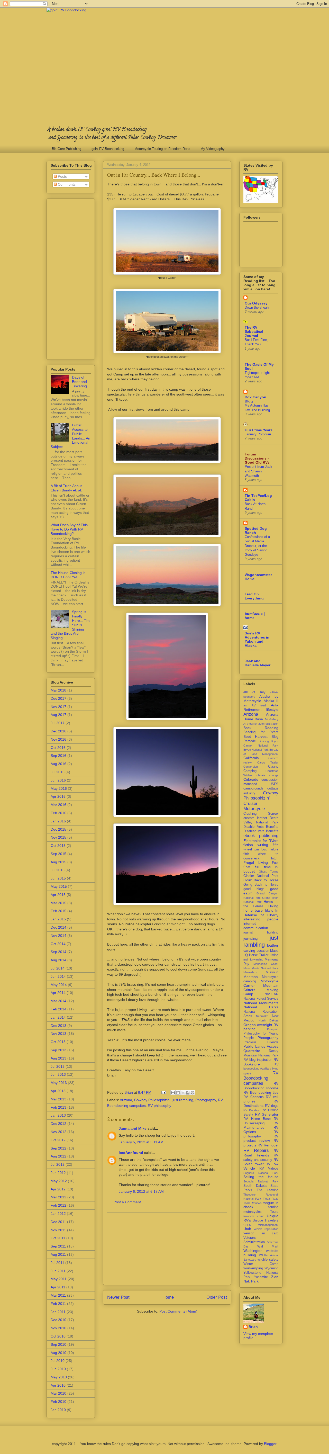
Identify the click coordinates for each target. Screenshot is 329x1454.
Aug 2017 (58, 715)
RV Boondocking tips (260, 1092)
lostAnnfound (131, 1153)
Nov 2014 (58, 936)
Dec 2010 (58, 1320)
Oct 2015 (58, 845)
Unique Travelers (266, 1220)
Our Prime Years (258, 430)
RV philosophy (159, 1105)
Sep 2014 (58, 952)
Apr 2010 (58, 1385)
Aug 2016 (58, 764)
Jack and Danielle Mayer (257, 663)
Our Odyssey (256, 303)
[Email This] (173, 1092)
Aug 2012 (58, 1156)
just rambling (182, 1100)
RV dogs (271, 1106)
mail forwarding (253, 959)
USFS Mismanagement (260, 1224)
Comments (66, 184)
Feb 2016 (58, 813)
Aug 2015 (58, 862)
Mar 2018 (58, 690)
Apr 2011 (58, 1287)
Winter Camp (260, 1264)
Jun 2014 (58, 976)
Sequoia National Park (260, 1181)
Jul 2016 (58, 772)
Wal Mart (268, 1246)
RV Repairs (256, 1150)
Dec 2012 (58, 1123)
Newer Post (118, 1297)
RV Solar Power (260, 1161)
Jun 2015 (58, 878)
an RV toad (254, 705)
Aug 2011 (58, 1254)
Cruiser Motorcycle (254, 806)
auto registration (268, 723)
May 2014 (59, 985)
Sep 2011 (58, 1246)
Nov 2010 (58, 1328)
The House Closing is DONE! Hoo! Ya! (68, 575)
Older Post (216, 1297)
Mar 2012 (58, 1197)
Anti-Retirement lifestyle (260, 707)
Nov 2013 (58, 1033)
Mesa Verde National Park (260, 968)
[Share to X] (182, 1092)
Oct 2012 (58, 1140)
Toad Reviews (252, 1203)
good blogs (253, 889)
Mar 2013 (58, 1099)
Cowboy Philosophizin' (152, 1100)
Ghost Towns (269, 871)
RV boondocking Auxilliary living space (260, 1069)
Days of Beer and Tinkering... (81, 381)
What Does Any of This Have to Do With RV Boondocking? (69, 529)
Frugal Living (255, 862)
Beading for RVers (260, 732)
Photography (205, 1100)
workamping (253, 1268)
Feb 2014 (58, 1009)
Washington (252, 1251)
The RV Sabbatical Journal (254, 331)
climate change (267, 775)
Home (168, 1297)
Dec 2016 (58, 731)
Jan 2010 (58, 1410)
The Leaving (268, 1190)
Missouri (272, 972)
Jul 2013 (58, 1066)
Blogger (270, 1444)
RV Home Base (257, 1119)
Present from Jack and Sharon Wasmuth (258, 471)
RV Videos (269, 1168)
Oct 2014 (58, 944)
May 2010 (59, 1377)
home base (253, 910)
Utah (247, 1229)
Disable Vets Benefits (260, 827)
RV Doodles (251, 1110)
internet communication (255, 925)
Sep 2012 (58, 1148)
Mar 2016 (58, 805)
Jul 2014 (58, 968)
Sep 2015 (58, 854)
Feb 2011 (58, 1304)
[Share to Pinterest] (192, 1092)
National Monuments (260, 1003)
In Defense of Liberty (260, 912)
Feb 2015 (58, 911)
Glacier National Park (260, 876)
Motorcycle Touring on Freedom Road (162, 149)
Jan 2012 (58, 1213)
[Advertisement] (167, 1249)
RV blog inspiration (257, 1060)
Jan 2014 (58, 1017)
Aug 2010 (58, 1353)
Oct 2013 (58, 1042)
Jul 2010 (58, 1361)
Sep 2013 (58, 1050)
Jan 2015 (58, 919)
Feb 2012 (58, 1205)
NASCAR (271, 994)
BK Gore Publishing (66, 149)
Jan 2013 (58, 1115)
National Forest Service (260, 998)
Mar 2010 (58, 1393)
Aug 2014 (58, 960)
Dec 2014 (58, 927)
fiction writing (255, 845)
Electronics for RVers (260, 841)
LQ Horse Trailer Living (260, 955)
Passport (272, 1029)
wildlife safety (268, 1259)
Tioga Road (270, 1198)
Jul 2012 (58, 1164)
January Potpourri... (259, 434)
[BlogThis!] (177, 1092)
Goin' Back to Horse (260, 880)
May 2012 (59, 1181)
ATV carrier (250, 723)
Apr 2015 (58, 895)
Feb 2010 (58, 1401)
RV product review (260, 1138)
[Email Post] (163, 1092)
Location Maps (268, 951)
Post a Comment (127, 1202)
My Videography (212, 149)
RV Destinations (260, 1103)
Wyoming (271, 1268)
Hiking (273, 906)
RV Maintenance (260, 1125)
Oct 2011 (58, 1238)
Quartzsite (251, 1051)
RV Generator (266, 1114)
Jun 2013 (58, 1074)
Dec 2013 (58, 1026)
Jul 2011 (57, 1263)
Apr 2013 (58, 1091)
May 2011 (59, 1279)
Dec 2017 (58, 698)
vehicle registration (266, 1229)
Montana (250, 977)
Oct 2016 (58, 748)
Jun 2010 (58, 1369)
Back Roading (260, 728)
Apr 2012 (58, 1189)
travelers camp (253, 1216)
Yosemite (261, 1277)
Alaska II (271, 701)
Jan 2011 (58, 1312)
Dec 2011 (58, 1222)
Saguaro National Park (260, 1172)
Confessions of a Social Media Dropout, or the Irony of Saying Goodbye (257, 546)
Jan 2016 (58, 821)
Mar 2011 (58, 1295)
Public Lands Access (260, 1046)
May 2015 (59, 886)
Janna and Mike (133, 1128)
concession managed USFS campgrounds (260, 784)
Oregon (249, 1025)
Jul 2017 (58, 723)
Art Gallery (271, 719)
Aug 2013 (58, 1058)
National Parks (260, 1007)
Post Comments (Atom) (178, 1311)
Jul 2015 (58, 870)
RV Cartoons (253, 1097)
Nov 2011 (58, 1230)
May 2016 (59, 788)
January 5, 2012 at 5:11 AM (141, 1142)
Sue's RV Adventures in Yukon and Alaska (257, 639)
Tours (274, 1212)
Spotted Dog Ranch (256, 530)
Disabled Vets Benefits (260, 831)
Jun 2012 (58, 1173)
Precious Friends (260, 1042)
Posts (62, 176)
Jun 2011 (58, 1271)
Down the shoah (257, 307)
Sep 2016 (58, 755)
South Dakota (255, 1186)
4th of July (254, 692)
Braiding (264, 741)
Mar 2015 (58, 903)
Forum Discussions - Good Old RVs (257, 458)
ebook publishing (260, 835)
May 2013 (59, 1083)
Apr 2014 (58, 993)
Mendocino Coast (265, 963)
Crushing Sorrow (260, 813)
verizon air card (260, 1233)
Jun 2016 (58, 780)
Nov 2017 (58, 707)
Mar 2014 (58, 1001)
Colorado (250, 779)
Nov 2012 (58, 1132)
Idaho (269, 910)
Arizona (126, 1100)
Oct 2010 (58, 1336)
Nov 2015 (58, 837)
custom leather (255, 818)
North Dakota (269, 1020)
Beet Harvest (255, 736)
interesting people (260, 919)
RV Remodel (268, 1145)
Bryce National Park (256, 749)
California (251, 758)
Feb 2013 (58, 1107)
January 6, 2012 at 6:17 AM (141, 1191)
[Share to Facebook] (187, 1092)
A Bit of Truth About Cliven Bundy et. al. (66, 488)
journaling (250, 938)
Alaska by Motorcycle (260, 698)
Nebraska (262, 1016)
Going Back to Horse (260, 884)
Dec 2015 (58, 829)
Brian (253, 1327)
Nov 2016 (58, 739)
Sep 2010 (58, 1344)
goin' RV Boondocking (108, 149)
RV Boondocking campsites (260, 1078)
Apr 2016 (58, 796)
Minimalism (250, 972)
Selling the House (260, 1177)
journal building (260, 932)
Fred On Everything (254, 596)
